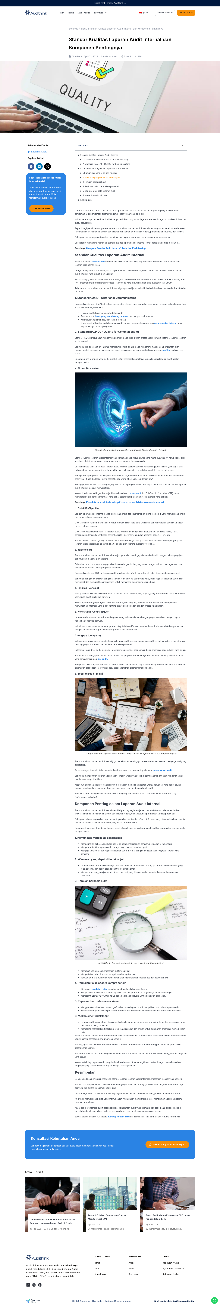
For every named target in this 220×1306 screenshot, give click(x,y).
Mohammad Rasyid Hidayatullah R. (107, 1229)
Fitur (61, 12)
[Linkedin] (28, 1285)
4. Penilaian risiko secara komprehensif (101, 186)
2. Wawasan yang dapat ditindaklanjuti (101, 177)
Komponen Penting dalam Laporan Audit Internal (104, 168)
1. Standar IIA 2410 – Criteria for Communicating (105, 159)
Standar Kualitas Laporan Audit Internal (99, 155)
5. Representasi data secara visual (99, 191)
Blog (83, 28)
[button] (31, 166)
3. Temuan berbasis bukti (94, 182)
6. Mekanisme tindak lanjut (95, 195)
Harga (70, 12)
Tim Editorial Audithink (58, 1229)
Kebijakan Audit (39, 151)
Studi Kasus (84, 12)
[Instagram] (34, 1285)
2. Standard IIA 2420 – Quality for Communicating (106, 164)
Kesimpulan (86, 200)
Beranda (73, 28)
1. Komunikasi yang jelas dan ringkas (100, 173)
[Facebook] (40, 1285)
